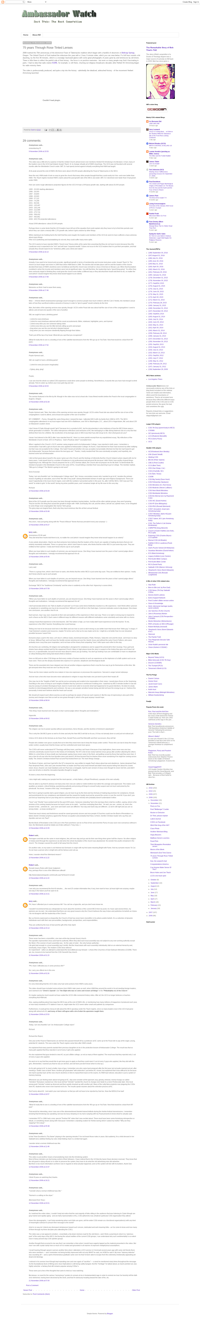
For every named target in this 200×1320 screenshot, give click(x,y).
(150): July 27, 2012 (155, 358)
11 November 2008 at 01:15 (39, 955)
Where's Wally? (154, 736)
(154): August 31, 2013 (156, 347)
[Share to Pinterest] (60, 130)
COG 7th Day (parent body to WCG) (161, 428)
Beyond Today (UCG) (156, 657)
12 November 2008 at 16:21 (39, 1180)
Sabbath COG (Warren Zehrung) (160, 567)
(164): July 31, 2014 (155, 319)
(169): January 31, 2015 (157, 305)
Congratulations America (159, 864)
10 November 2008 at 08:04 (39, 700)
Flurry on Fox (155, 806)
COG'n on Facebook (157, 822)
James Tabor (154, 162)
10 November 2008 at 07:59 (39, 589)
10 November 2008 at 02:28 (39, 402)
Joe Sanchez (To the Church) (159, 611)
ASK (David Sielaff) (155, 454)
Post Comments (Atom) (41, 1294)
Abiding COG (153, 457)
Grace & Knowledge (155, 603)
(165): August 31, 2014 (156, 317)
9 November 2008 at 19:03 (39, 386)
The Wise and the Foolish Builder (160, 156)
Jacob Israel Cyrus (155, 684)
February (154, 905)
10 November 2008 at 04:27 (39, 525)
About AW (36, 35)
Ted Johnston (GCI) (156, 170)
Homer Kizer (153, 681)
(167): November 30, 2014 (158, 311)
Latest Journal (155, 819)
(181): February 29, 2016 (157, 272)
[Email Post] (45, 130)
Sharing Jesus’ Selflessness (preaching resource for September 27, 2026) (160, 174)
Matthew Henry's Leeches (159, 838)
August (153, 886)
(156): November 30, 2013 (158, 341)
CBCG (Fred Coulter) (156, 463)
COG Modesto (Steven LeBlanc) (160, 488)
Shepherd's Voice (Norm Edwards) (161, 570)
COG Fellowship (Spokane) (158, 482)
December (155, 800)
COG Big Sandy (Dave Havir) (159, 479)
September (155, 883)
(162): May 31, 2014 (155, 325)
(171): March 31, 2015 (156, 300)
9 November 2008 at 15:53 (39, 151)
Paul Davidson (154, 182)
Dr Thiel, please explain (159, 816)
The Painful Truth (154, 637)
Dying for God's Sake (157, 234)
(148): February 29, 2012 (157, 364)
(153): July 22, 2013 (155, 350)
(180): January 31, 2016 (157, 275)
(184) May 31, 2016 (155, 264)
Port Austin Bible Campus (157, 559)
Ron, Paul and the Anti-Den (158, 711)
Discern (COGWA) (155, 663)
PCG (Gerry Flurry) (155, 439)
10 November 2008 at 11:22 (39, 858)
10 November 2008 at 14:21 (39, 894)
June (153, 892)
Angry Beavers (155, 835)
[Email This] (50, 130)
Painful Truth (154, 214)
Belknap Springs (128, 53)
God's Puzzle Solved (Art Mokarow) (161, 548)
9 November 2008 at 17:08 (39, 277)
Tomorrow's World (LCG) (157, 668)
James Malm (153, 687)
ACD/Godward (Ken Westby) (158, 452)
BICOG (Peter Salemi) (156, 460)
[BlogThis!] (52, 130)
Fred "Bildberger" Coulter (159, 809)
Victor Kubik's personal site (158, 644)
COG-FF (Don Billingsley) (157, 504)
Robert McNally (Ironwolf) (157, 627)
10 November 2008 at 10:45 (39, 828)
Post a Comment (32, 1285)
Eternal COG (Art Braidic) (157, 540)
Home (25, 35)
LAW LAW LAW (154, 123)
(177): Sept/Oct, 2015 (156, 283)
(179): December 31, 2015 (158, 278)
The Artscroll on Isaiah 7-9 (157, 198)
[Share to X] (55, 130)
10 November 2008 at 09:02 (39, 718)
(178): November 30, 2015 (158, 280)
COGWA (151, 430)
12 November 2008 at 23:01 (39, 1203)
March (153, 902)
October (154, 880)
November (155, 803)
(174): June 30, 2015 (156, 292)
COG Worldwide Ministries (158, 493)
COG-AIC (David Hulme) (157, 501)
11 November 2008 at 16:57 (39, 1094)
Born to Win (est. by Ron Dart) (159, 587)
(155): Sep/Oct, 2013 (156, 344)
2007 (151, 912)
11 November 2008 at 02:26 (39, 973)
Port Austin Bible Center (157, 562)
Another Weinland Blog (158, 832)
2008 (151, 797)
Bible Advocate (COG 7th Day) (159, 660)
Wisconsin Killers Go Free (157, 216)
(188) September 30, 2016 (158, 253)
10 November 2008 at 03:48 (39, 511)
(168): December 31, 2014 (158, 308)
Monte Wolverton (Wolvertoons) (160, 621)
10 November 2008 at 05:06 (39, 557)
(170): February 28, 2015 (157, 303)
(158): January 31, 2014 (157, 336)
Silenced (151, 634)
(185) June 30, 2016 (155, 261)
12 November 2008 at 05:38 (39, 1126)
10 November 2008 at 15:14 (39, 928)
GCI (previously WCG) (156, 433)
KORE (54, 63)
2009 (151, 794)
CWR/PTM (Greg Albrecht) (158, 528)
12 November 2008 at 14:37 (39, 1167)
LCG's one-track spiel (158, 876)
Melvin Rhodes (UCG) (157, 143)
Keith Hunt (152, 689)
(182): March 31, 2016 (156, 269)
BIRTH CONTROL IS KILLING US (160, 145)
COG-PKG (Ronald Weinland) (159, 506)
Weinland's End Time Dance (160, 853)
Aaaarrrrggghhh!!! (154, 767)
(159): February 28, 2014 (157, 333)
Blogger (110, 1314)
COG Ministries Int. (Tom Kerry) (159, 485)
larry (31, 532)
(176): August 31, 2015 (156, 286)
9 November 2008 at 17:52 (39, 345)
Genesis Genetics (154, 724)
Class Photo (154, 828)
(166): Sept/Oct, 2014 (156, 314)
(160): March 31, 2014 (156, 330)
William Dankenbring (156, 695)
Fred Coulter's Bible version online (161, 601)
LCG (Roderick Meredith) (157, 436)
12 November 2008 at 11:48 (39, 1146)
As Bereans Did (155, 121)
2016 (151, 788)
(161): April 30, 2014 (155, 328)
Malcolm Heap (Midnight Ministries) (161, 692)
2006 (151, 916)
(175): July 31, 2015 (155, 289)
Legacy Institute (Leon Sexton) (159, 556)
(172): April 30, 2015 (155, 297)
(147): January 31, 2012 (157, 367)
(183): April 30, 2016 (155, 267)
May (152, 896)
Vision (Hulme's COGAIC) (157, 647)
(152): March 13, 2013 (156, 353)
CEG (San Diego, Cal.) (156, 468)
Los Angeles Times (155, 379)
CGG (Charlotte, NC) (156, 471)
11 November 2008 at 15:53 (39, 1014)
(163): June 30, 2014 (156, 322)
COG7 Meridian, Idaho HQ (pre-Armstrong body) (160, 515)
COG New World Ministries (158, 490)
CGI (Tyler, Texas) (154, 474)
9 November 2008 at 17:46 (39, 290)
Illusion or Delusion (157, 813)
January (154, 908)
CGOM (150, 477)
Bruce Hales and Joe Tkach (160, 872)
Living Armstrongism (157, 204)
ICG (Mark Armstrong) (156, 553)
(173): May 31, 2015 (155, 294)
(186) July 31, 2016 (155, 258)
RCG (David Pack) (155, 564)
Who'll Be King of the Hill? (159, 825)
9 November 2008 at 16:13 (39, 252)
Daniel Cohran (153, 678)
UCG (150, 442)
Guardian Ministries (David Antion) (161, 551)
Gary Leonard (154, 129)
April (152, 899)
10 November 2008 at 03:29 (39, 491)
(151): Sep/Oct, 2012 (156, 355)
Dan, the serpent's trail (158, 861)
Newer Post (27, 1290)
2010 (151, 791)
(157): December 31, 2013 (158, 339)
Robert (32, 835)
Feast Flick (154, 841)
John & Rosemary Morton (157, 614)
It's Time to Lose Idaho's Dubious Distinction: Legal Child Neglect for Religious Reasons (160, 238)
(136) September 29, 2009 (158, 369)
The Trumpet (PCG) (155, 666)
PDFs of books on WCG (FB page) (160, 624)
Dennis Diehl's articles (156, 595)
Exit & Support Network (156, 598)
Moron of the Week (157, 849)
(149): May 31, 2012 (155, 361)
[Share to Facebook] (58, 130)
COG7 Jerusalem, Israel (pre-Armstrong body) (159, 510)
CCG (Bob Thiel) (154, 465)
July (152, 889)
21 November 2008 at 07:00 (39, 1281)
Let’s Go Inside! (154, 164)
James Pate (153, 196)
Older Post (136, 1290)
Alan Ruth (152, 585)
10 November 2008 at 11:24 (39, 878)
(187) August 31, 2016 (156, 255)
